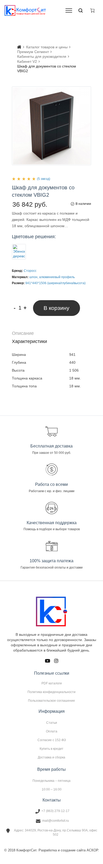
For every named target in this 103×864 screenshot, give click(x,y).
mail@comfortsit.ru (55, 821)
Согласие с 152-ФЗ (52, 740)
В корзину (56, 308)
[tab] (51, 333)
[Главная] (19, 47)
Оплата (51, 731)
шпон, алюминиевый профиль (52, 277)
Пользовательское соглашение (51, 700)
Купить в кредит (51, 749)
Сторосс (30, 271)
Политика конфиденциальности (51, 692)
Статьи (51, 723)
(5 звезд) (43, 179)
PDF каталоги (51, 683)
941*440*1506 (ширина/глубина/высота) (55, 283)
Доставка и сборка (51, 757)
